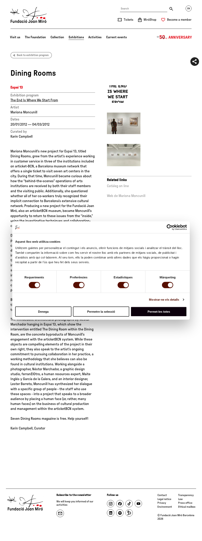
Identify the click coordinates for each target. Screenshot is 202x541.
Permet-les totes (159, 311)
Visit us (15, 37)
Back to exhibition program (33, 55)
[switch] (78, 285)
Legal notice (164, 499)
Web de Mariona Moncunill (126, 196)
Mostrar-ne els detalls (164, 299)
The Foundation (35, 37)
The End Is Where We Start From (34, 100)
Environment (164, 507)
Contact (162, 495)
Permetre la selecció (101, 311)
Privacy (161, 503)
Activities (95, 37)
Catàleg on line (118, 186)
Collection (57, 37)
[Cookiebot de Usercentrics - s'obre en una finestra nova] (169, 227)
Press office (185, 503)
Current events (116, 37)
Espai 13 (16, 87)
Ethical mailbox (186, 507)
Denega (43, 311)
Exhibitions (76, 37)
